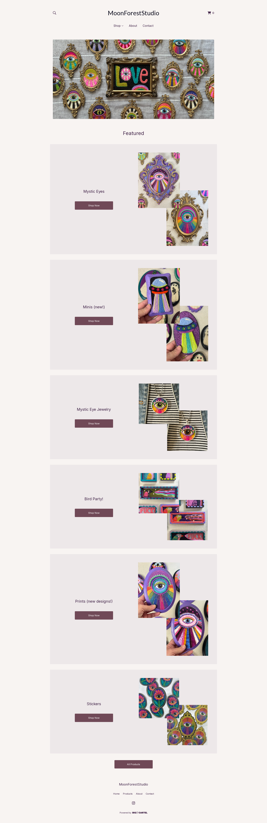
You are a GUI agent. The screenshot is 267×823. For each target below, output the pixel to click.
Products (128, 793)
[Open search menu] (54, 12)
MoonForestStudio (133, 13)
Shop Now (94, 205)
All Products (133, 764)
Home (116, 793)
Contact (148, 25)
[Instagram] (133, 803)
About (133, 25)
